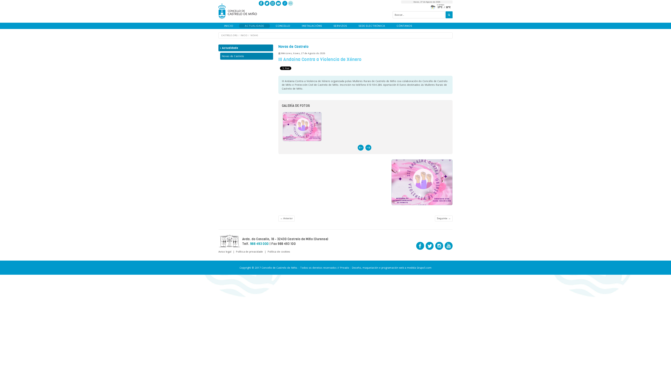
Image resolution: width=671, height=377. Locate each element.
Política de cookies (279, 251)
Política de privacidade (249, 251)
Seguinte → (444, 218)
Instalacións (312, 25)
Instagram (272, 3)
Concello (283, 25)
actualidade (254, 25)
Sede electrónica (372, 25)
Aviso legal (224, 251)
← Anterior (286, 218)
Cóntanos (404, 25)
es (290, 3)
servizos (340, 25)
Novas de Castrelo (233, 56)
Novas (254, 35)
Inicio (228, 25)
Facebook (261, 3)
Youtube (278, 3)
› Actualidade (229, 48)
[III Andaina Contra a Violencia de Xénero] (422, 182)
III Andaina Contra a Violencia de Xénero (320, 59)
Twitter (267, 3)
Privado (344, 267)
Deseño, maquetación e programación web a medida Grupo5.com (392, 267)
